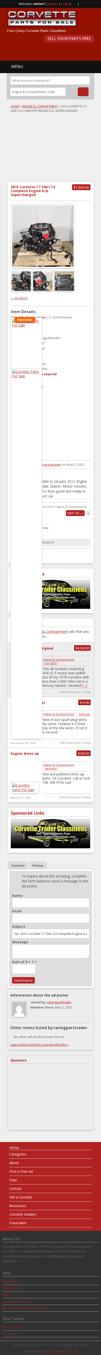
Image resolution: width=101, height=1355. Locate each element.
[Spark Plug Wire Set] (26, 376)
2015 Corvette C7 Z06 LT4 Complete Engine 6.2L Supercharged (33, 191)
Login (65, 4)
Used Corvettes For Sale (60, 1351)
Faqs (13, 1180)
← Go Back (19, 298)
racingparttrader (49, 464)
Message (20, 942)
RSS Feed (74, 3)
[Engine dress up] (25, 789)
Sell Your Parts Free (69, 38)
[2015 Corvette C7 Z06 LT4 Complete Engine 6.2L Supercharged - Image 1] (21, 290)
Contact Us (10, 1288)
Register (52, 4)
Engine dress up (25, 753)
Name (17, 895)
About (14, 1162)
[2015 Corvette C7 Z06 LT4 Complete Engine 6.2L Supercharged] (43, 236)
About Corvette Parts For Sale (24, 1308)
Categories (17, 1154)
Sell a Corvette (20, 1197)
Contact (15, 1188)
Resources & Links (16, 1301)
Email (17, 911)
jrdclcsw (84, 714)
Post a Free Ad (21, 1171)
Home (15, 106)
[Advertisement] (54, 51)
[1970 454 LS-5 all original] (26, 325)
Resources (17, 1205)
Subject (18, 926)
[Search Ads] (83, 91)
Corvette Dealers (22, 1214)
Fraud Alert (18, 1223)
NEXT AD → (75, 513)
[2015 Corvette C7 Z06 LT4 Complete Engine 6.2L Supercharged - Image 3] (65, 290)
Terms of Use (12, 1327)
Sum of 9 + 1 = (24, 962)
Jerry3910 (51, 663)
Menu (17, 66)
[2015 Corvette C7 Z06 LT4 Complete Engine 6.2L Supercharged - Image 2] (43, 290)
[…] (84, 685)
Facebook (82, 3)
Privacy (7, 1334)
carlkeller (51, 768)
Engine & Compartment (40, 106)
